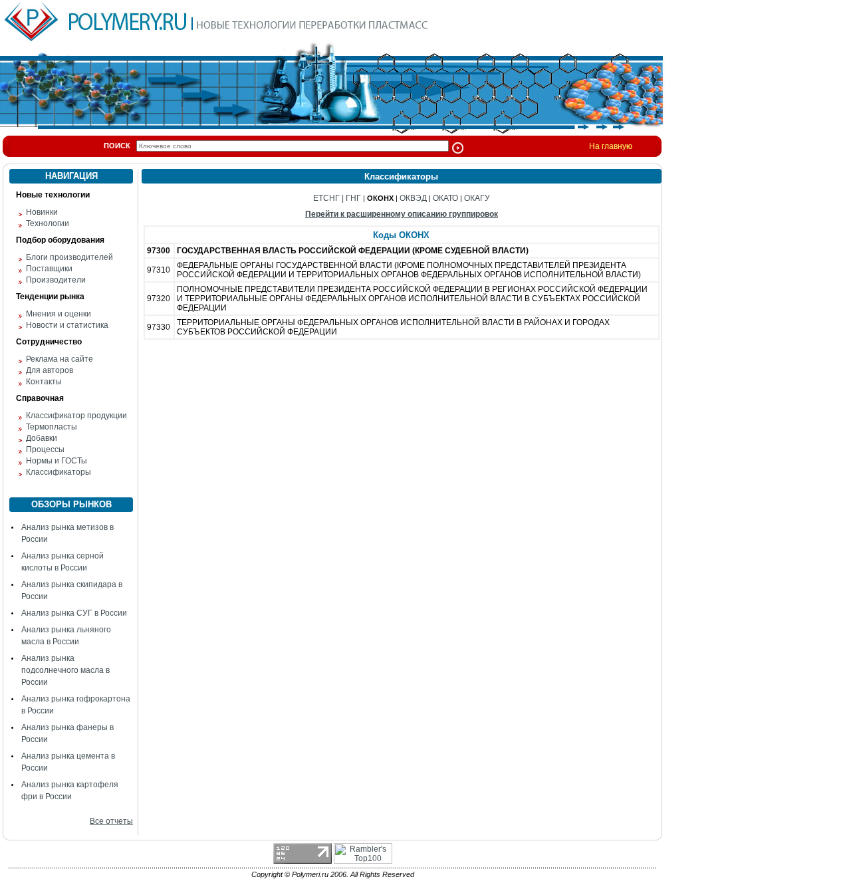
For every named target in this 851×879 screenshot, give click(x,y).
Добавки (41, 438)
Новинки (42, 212)
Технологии (47, 223)
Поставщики (49, 268)
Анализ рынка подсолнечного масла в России (65, 670)
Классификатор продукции (76, 415)
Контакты (44, 381)
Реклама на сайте (59, 359)
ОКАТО (445, 198)
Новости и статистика (67, 325)
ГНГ (353, 198)
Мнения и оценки (58, 313)
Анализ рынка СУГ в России (74, 613)
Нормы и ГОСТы (56, 460)
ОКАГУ (477, 198)
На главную (610, 146)
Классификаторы (58, 472)
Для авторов (49, 370)
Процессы (45, 449)
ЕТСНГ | (329, 198)
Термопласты (51, 427)
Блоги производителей (69, 257)
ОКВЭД (413, 198)
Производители (56, 280)
